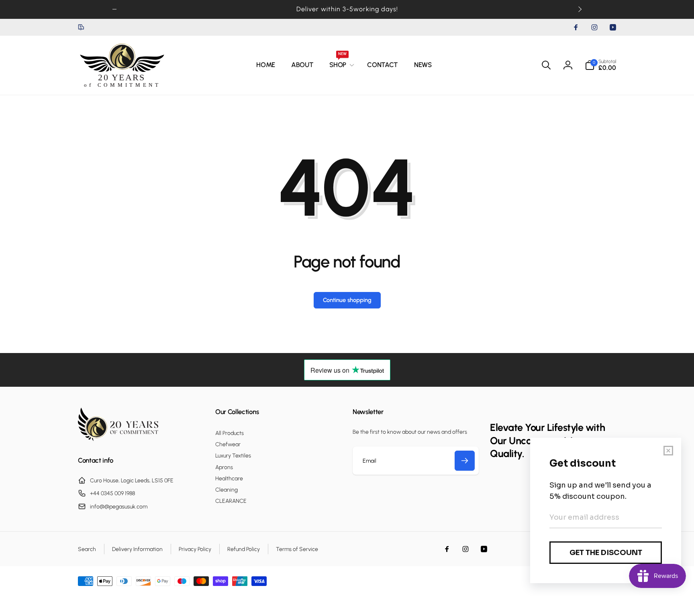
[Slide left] (114, 9)
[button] (340, 65)
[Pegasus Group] (118, 439)
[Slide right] (579, 9)
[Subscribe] (465, 461)
